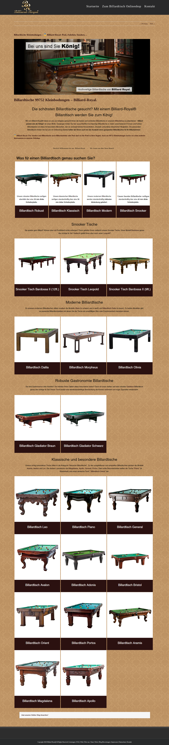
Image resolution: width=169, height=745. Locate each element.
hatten (128, 136)
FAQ (77, 742)
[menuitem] (94, 6)
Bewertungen (106, 742)
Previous (145, 24)
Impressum (114, 742)
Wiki (81, 742)
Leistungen (72, 742)
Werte (96, 742)
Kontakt (129, 742)
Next (151, 24)
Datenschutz (122, 742)
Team (92, 742)
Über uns (87, 742)
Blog (100, 742)
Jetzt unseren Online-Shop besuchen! (34, 715)
